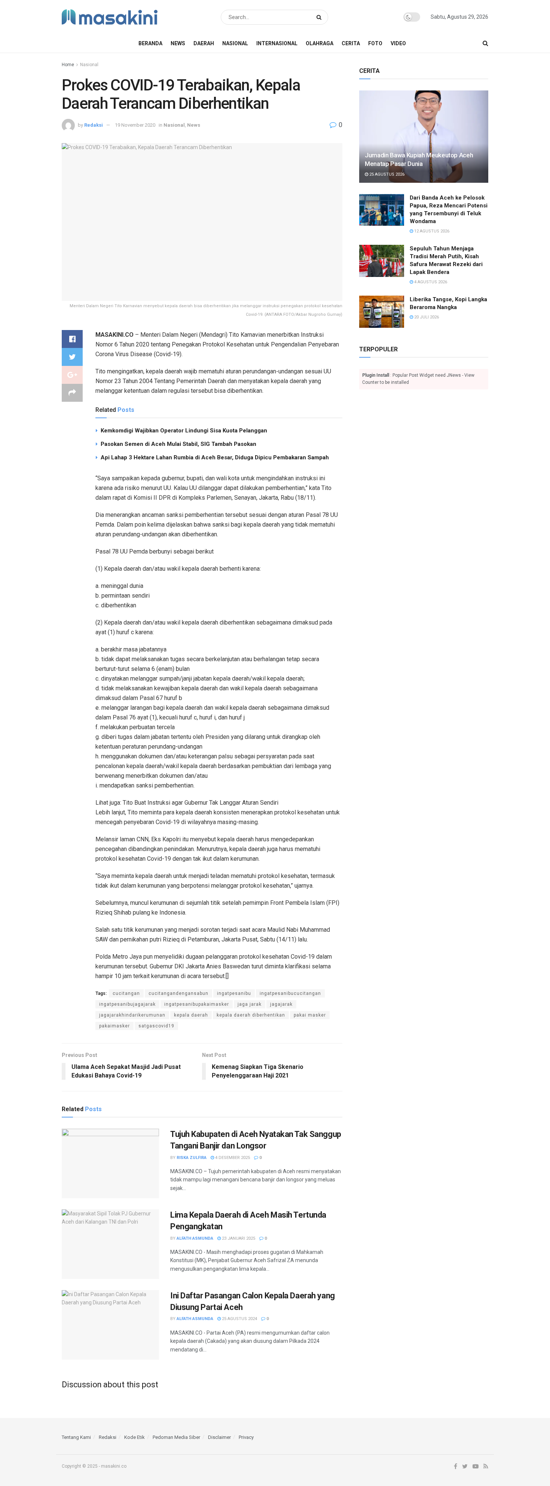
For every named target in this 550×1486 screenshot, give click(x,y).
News (178, 43)
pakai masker (310, 1015)
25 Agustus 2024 (239, 1318)
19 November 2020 (135, 125)
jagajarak (281, 1004)
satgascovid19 (156, 1026)
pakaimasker (114, 1026)
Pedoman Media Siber (176, 1437)
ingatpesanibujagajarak (127, 1004)
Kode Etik (134, 1437)
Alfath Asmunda (195, 1238)
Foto (375, 43)
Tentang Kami (76, 1437)
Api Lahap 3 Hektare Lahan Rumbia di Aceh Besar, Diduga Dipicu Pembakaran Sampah (215, 457)
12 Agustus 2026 (431, 231)
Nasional (235, 43)
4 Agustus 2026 (430, 282)
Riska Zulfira (192, 1157)
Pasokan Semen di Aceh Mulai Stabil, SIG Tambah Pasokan (178, 444)
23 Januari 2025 (238, 1238)
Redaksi (93, 125)
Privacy (246, 1437)
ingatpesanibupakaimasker (196, 1004)
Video (398, 43)
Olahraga (319, 43)
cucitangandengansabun (178, 993)
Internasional (276, 43)
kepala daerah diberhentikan (251, 1015)
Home (68, 64)
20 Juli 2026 (426, 317)
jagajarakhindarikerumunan (132, 1015)
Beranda (150, 43)
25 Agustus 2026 (386, 174)
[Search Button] (320, 17)
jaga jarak (250, 1004)
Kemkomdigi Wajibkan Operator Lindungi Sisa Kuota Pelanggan (184, 430)
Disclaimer (219, 1437)
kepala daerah (191, 1015)
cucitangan (126, 993)
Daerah (203, 43)
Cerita (351, 43)
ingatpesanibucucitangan (290, 993)
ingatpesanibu (234, 993)
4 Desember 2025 (232, 1157)
